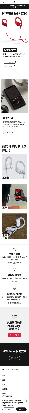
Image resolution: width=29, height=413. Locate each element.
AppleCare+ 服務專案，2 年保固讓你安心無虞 (14, 6)
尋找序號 (14, 282)
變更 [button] (9, 397)
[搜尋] (25, 2)
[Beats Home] (3, 369)
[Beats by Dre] (14, 2)
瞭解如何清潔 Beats (14, 263)
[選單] (3, 2)
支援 (7, 369)
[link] (9, 62)
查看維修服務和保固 (14, 303)
